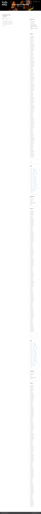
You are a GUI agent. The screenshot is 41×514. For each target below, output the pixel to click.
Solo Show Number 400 (33, 24)
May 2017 (32, 131)
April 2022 (32, 246)
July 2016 (32, 319)
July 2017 (32, 303)
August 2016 (32, 143)
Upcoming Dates (24, 1)
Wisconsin (34, 365)
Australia (31, 169)
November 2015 (32, 155)
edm (36, 346)
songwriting (35, 360)
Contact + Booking (35, 1)
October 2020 (32, 262)
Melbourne (32, 351)
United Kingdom (32, 189)
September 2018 (32, 110)
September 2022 (32, 65)
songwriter (32, 360)
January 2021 (32, 258)
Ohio (31, 183)
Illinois (33, 173)
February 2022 (32, 74)
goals (31, 173)
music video (35, 178)
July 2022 (32, 242)
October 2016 (32, 315)
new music (35, 179)
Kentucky (37, 173)
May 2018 (32, 290)
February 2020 (32, 98)
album (34, 168)
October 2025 (32, 36)
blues (31, 345)
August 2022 (32, 66)
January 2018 (32, 295)
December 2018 (32, 106)
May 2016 (32, 147)
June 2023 (32, 53)
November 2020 (32, 86)
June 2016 (32, 146)
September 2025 (32, 37)
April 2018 (32, 291)
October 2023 (32, 397)
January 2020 (32, 274)
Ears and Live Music (33, 21)
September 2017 (32, 126)
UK (36, 188)
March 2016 (32, 150)
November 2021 (32, 78)
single (37, 184)
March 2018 (32, 118)
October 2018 (32, 458)
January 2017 (32, 311)
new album (32, 179)
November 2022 (32, 62)
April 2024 (32, 217)
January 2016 (32, 327)
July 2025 (32, 213)
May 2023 (32, 54)
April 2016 (32, 323)
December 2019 (32, 450)
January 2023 (32, 234)
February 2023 (32, 58)
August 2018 (32, 286)
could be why (34, 345)
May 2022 (32, 70)
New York (32, 356)
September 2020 (32, 89)
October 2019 (32, 102)
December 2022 (32, 61)
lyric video (32, 350)
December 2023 (32, 45)
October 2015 (32, 331)
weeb (31, 365)
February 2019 (32, 454)
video (35, 189)
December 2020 (32, 85)
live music (34, 174)
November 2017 (32, 123)
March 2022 (32, 73)
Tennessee (32, 188)
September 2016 (32, 142)
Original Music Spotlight (33, 377)
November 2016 (32, 139)
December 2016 (32, 138)
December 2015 (32, 154)
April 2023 (32, 230)
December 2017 (32, 122)
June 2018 (32, 114)
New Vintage (35, 355)
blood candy (35, 169)
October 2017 (32, 299)
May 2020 (32, 94)
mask (34, 350)
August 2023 (32, 50)
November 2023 (32, 221)
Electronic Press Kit (29, 1)
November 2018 (32, 282)
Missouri (31, 178)
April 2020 (32, 270)
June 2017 (32, 130)
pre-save (34, 184)
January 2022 (32, 250)
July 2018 (32, 462)
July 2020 (32, 266)
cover (31, 346)
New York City (35, 356)
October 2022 (32, 238)
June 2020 (32, 93)
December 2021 (32, 77)
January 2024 (32, 393)
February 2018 (32, 119)
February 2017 (32, 135)
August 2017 (32, 127)
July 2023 (32, 226)
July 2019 (32, 278)
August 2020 (32, 90)
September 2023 (32, 49)
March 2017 (32, 134)
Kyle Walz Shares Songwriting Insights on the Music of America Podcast (34, 26)
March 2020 (32, 97)
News (31, 201)
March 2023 (32, 57)
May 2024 (32, 41)
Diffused (34, 346)
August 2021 (32, 81)
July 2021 (32, 82)
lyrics (36, 174)
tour (34, 188)
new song (32, 355)
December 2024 (32, 389)
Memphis (35, 351)
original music (34, 183)
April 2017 (32, 307)
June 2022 (32, 69)
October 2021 (32, 254)
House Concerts (32, 373)
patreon (31, 184)
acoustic (31, 168)
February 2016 (32, 151)
